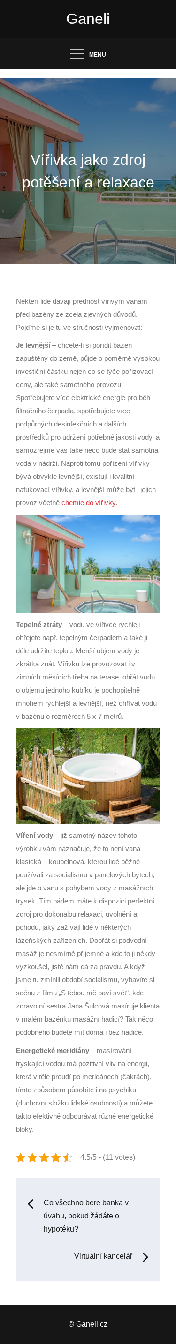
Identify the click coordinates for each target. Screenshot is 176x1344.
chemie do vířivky (88, 503)
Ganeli (88, 18)
